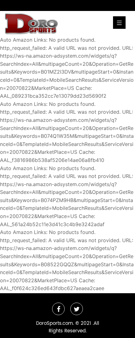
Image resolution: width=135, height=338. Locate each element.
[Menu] (119, 22)
